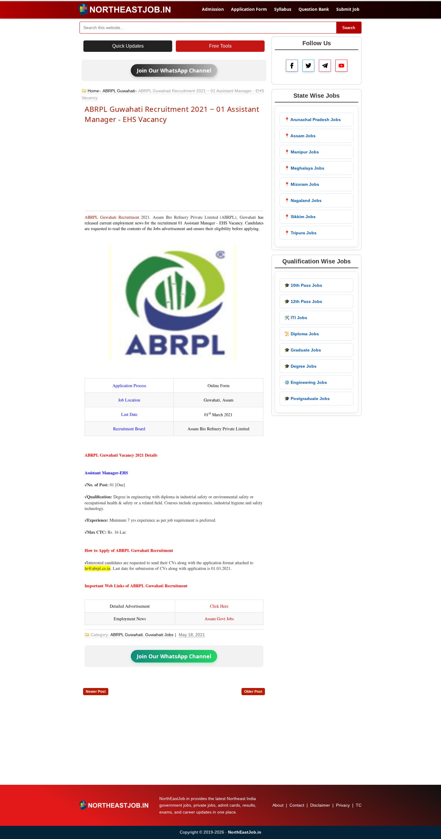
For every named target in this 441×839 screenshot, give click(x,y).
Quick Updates (128, 46)
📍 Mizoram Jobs (301, 184)
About (278, 805)
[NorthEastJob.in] (115, 805)
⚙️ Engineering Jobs (305, 382)
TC (359, 805)
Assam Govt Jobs (219, 618)
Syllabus (282, 9)
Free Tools (220, 46)
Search (348, 27)
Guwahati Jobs (159, 634)
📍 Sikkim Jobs (300, 216)
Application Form (249, 9)
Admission (213, 9)
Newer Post (96, 691)
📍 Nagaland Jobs (303, 200)
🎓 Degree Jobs (300, 366)
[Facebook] (292, 66)
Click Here (219, 606)
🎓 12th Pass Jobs (303, 301)
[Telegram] (325, 66)
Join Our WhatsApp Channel (174, 70)
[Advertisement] (174, 167)
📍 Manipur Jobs (301, 152)
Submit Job (347, 9)
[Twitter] (308, 66)
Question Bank (313, 9)
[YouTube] (341, 66)
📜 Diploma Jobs (301, 333)
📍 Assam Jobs (300, 135)
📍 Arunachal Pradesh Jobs (312, 119)
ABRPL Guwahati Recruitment (112, 217)
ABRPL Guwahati (119, 90)
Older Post (253, 691)
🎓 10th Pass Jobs (303, 285)
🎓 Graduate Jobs (302, 350)
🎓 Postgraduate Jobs (307, 398)
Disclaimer (320, 805)
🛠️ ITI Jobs (295, 317)
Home (93, 90)
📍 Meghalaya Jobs (304, 168)
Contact (297, 805)
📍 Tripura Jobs (300, 232)
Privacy (343, 805)
